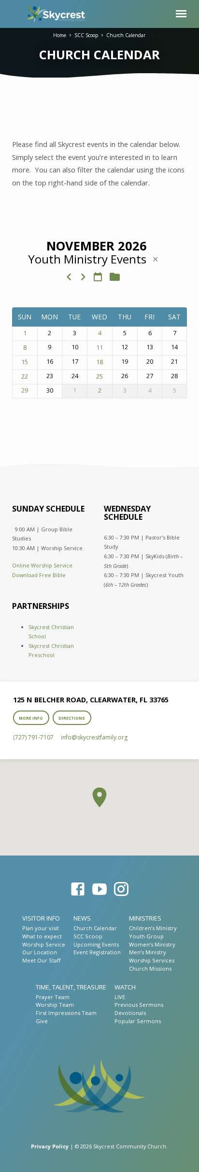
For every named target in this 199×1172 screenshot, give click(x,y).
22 (24, 376)
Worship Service (43, 944)
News (82, 918)
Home (59, 35)
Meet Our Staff (41, 960)
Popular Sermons (137, 1021)
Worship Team (55, 1004)
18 (99, 362)
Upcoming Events (96, 944)
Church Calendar (125, 35)
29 (24, 390)
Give (42, 1021)
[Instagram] (121, 889)
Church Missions (150, 968)
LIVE (119, 997)
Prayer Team (53, 997)
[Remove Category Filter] (155, 259)
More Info (31, 718)
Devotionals (130, 1012)
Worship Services (151, 960)
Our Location (39, 952)
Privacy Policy (50, 1146)
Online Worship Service (42, 565)
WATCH (125, 987)
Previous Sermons (138, 1004)
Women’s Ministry (152, 944)
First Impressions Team (66, 1012)
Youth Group (146, 936)
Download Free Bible (39, 575)
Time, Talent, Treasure (71, 987)
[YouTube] (99, 889)
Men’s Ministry (147, 952)
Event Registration (97, 952)
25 (99, 376)
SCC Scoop (86, 35)
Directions (71, 718)
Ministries (145, 918)
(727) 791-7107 (33, 737)
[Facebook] (77, 889)
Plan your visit (40, 928)
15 (24, 362)
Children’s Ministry (153, 928)
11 (99, 347)
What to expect (42, 936)
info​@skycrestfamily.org (94, 737)
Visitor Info (41, 918)
